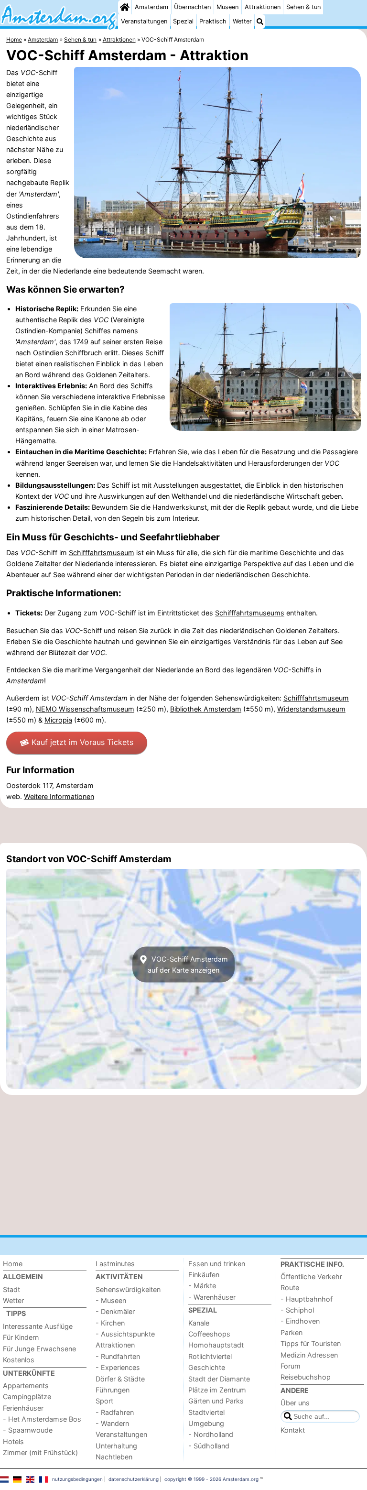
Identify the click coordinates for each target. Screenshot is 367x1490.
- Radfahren (115, 1412)
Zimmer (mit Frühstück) (40, 1452)
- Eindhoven (300, 1321)
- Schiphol (297, 1310)
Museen (227, 7)
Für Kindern (21, 1337)
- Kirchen (110, 1323)
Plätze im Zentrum (217, 1390)
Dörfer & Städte (120, 1379)
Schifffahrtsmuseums (249, 613)
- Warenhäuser (212, 1297)
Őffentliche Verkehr (311, 1276)
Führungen (113, 1390)
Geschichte (206, 1367)
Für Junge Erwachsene (39, 1349)
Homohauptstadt (216, 1345)
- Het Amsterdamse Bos (42, 1419)
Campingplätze (27, 1396)
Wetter (242, 21)
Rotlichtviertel (210, 1356)
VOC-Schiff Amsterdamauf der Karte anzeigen (188, 964)
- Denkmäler (115, 1311)
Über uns (295, 1403)
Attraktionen (263, 7)
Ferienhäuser (23, 1408)
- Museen (111, 1300)
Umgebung (206, 1423)
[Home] (124, 7)
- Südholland (208, 1446)
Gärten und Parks (216, 1401)
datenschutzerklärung (133, 1479)
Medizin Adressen (309, 1355)
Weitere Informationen (59, 796)
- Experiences (118, 1367)
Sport (104, 1401)
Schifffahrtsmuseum (101, 552)
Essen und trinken (216, 1264)
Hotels (13, 1441)
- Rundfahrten (118, 1356)
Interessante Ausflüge (38, 1326)
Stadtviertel (206, 1412)
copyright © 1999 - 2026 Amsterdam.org (211, 1479)
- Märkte (202, 1286)
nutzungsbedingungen (77, 1479)
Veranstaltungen (144, 21)
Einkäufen (203, 1275)
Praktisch (213, 21)
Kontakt (293, 1430)
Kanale (198, 1323)
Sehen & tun (303, 7)
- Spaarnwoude (28, 1430)
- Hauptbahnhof (307, 1299)
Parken (291, 1332)
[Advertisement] (183, 825)
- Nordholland (210, 1434)
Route (290, 1287)
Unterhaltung (116, 1446)
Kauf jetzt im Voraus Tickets (82, 742)
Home (12, 1264)
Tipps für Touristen (311, 1343)
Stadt (11, 1289)
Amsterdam (151, 7)
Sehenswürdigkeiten (128, 1289)
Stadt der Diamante (219, 1379)
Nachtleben (114, 1457)
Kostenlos (18, 1360)
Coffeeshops (209, 1334)
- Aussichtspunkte (125, 1334)
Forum (291, 1366)
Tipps (16, 1313)
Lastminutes (115, 1264)
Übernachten (192, 7)
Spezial (183, 21)
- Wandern (112, 1423)
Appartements (26, 1385)
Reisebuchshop (306, 1377)
